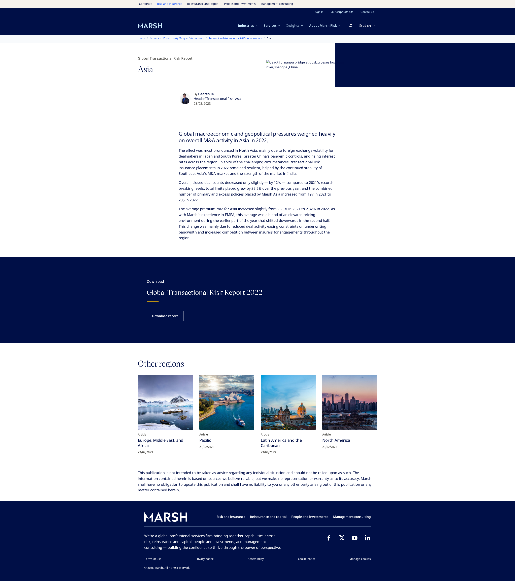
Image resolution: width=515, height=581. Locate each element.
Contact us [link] (367, 11)
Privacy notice (205, 559)
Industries (246, 25)
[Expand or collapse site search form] (351, 26)
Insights (292, 25)
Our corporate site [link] (342, 11)
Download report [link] (165, 316)
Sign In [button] (319, 11)
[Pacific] (226, 402)
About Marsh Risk (323, 25)
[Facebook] (329, 538)
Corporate (145, 4)
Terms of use (152, 559)
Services (270, 25)
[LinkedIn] (367, 538)
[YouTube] (354, 538)
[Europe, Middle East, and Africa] (165, 402)
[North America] (349, 402)
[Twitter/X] (342, 538)
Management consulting (277, 4)
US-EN (367, 26)
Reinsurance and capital (203, 4)
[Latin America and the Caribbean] (288, 402)
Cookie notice (306, 559)
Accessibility (256, 559)
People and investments (240, 4)
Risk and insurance (169, 4)
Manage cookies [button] (360, 559)
